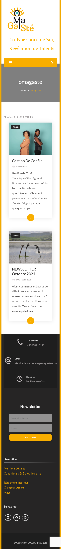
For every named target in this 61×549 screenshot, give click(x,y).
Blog (16, 127)
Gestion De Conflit (27, 161)
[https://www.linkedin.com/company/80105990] (8, 517)
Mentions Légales (14, 468)
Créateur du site (14, 487)
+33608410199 (36, 345)
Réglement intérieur (16, 482)
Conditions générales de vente (22, 473)
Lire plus (26, 217)
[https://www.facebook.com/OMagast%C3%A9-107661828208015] (16, 517)
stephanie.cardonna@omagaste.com (36, 363)
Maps (7, 492)
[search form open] (51, 62)
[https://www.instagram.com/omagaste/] (25, 517)
